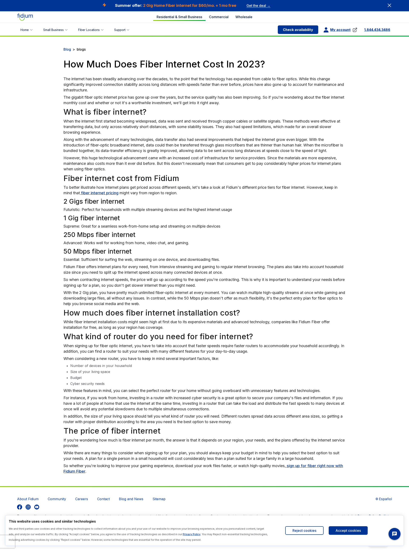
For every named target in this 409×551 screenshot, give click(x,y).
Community (57, 499)
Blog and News (131, 499)
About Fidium (28, 499)
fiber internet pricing (99, 193)
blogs (81, 49)
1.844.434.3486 (377, 30)
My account (340, 30)
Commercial (219, 17)
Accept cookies (348, 530)
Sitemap (159, 499)
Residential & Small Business (179, 17)
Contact (103, 499)
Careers (81, 499)
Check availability (298, 30)
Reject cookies (304, 530)
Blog (67, 49)
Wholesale (243, 17)
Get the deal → (258, 5)
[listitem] (19, 507)
